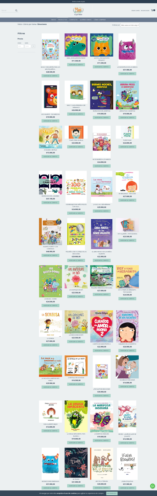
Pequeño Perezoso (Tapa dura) (101, 288)
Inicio (53, 20)
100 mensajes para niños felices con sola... (76, 206)
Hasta (26, 43)
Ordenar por (116, 25)
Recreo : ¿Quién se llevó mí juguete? (127, 435)
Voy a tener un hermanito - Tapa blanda (127, 291)
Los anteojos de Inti (76, 290)
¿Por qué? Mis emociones (101, 389)
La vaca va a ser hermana (101, 204)
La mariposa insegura (101, 434)
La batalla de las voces (76, 378)
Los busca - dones (50, 299)
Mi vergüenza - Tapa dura (127, 194)
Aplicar (33, 46)
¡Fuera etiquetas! (127, 481)
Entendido (112, 493)
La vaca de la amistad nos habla (50, 379)
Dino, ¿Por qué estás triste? (76, 58)
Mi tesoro (76, 479)
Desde (19, 43)
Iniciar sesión (145, 10)
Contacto (74, 20)
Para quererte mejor (50, 424)
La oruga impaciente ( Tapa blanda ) (76, 435)
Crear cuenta (135, 10)
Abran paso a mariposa (127, 111)
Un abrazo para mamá (127, 380)
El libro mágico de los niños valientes (102, 253)
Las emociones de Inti (76, 335)
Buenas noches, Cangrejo (50, 196)
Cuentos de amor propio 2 (102, 344)
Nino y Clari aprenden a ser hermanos (76, 106)
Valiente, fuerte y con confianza (50, 248)
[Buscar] (16, 10)
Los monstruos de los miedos (127, 67)
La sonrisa (50, 338)
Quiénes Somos (85, 20)
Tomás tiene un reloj (76, 140)
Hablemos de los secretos (127, 344)
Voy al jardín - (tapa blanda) (127, 234)
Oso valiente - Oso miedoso (50, 114)
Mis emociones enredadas (50, 481)
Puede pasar (127, 140)
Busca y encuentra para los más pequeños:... (50, 68)
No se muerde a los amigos (102, 159)
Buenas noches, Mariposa (101, 111)
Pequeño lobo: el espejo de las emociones (76, 253)
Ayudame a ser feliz (50, 150)
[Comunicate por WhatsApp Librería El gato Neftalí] (152, 486)
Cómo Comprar (100, 20)
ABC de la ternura (102, 481)
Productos (62, 20)
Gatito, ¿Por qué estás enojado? (101, 59)
